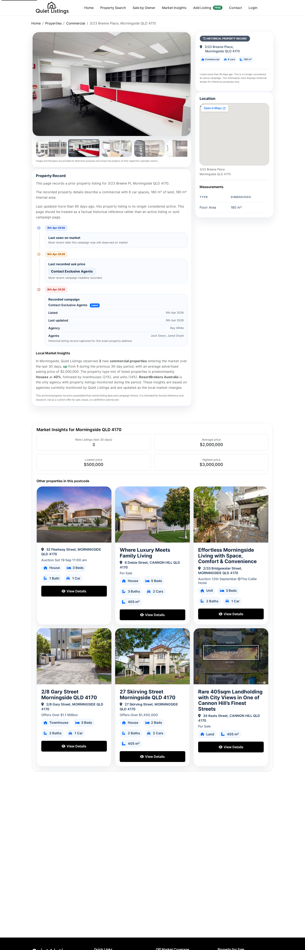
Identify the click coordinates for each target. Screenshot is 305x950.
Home (89, 8)
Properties (53, 23)
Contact (235, 8)
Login (253, 8)
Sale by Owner (144, 8)
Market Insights (174, 8)
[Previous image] (40, 84)
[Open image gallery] (111, 84)
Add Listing (207, 8)
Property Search (113, 8)
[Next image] (182, 84)
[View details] (74, 515)
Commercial (75, 23)
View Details (76, 591)
